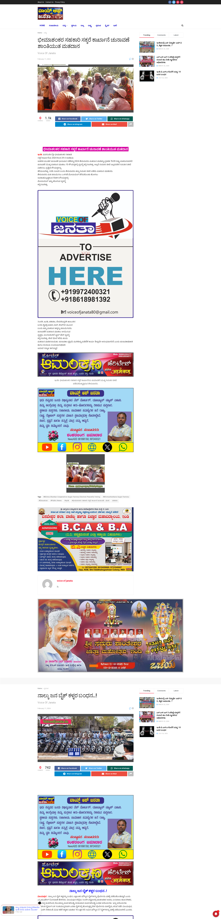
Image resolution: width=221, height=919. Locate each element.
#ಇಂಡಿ (67, 500)
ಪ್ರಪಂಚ (98, 25)
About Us (41, 2)
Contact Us (49, 2)
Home (42, 25)
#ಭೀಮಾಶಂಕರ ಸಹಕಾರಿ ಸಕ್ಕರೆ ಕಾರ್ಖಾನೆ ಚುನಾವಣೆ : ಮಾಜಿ (90, 500)
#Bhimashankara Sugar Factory (116, 497)
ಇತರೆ (115, 25)
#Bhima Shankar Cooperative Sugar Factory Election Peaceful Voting (71, 497)
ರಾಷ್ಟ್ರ (90, 25)
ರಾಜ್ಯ (82, 25)
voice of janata (65, 580)
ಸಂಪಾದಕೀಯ (53, 25)
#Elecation (43, 500)
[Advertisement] (129, 13)
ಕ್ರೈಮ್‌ (107, 25)
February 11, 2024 (44, 59)
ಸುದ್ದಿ (64, 25)
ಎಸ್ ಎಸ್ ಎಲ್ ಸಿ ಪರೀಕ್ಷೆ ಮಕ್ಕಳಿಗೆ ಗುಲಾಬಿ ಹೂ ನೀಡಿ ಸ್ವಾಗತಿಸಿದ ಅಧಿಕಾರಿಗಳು (168, 60)
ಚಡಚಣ (115, 500)
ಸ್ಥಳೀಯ (74, 25)
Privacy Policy (60, 2)
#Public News (56, 500)
